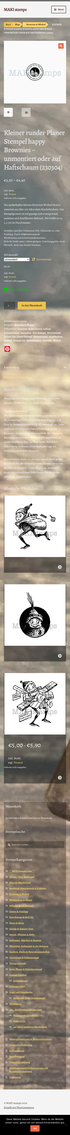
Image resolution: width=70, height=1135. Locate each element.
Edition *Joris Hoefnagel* (22, 877)
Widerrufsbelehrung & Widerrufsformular (30, 1039)
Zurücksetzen (43, 259)
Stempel (8, 340)
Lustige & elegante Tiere (21, 928)
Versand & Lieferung (19, 1062)
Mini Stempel (39, 332)
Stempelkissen (20, 980)
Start (8, 24)
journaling (26, 332)
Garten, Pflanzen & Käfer (22, 934)
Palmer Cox (10, 336)
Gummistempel (11, 332)
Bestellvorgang (16, 1056)
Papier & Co (19, 1021)
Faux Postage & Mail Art (21, 917)
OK (35, 1128)
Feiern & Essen (16, 923)
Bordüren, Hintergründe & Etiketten (27, 888)
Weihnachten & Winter (20, 900)
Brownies (22, 328)
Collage (47, 328)
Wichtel (57, 340)
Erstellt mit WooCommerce (19, 1107)
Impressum (15, 1077)
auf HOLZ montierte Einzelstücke (30, 1027)
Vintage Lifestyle (17, 963)
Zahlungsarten (16, 1050)
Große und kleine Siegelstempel (29, 998)
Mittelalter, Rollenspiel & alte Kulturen (28, 946)
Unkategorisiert (17, 986)
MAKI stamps (15, 9)
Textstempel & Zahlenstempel (24, 957)
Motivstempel (54, 332)
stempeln (47, 340)
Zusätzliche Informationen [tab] (19, 377)
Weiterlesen (60, 567)
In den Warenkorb (32, 305)
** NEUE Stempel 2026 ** (21, 871)
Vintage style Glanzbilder (25, 1015)
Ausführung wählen (60, 778)
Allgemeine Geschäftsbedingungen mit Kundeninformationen (28, 1069)
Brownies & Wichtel (35, 24)
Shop (17, 24)
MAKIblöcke (15, 1003)
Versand (12, 194)
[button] (61, 46)
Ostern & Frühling (18, 911)
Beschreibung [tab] (11, 367)
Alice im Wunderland (20, 882)
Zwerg (7, 344)
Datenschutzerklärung (20, 1045)
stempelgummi (33, 340)
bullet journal (35, 328)
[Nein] (65, 1125)
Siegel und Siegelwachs (21, 992)
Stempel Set (19, 340)
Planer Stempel (24, 336)
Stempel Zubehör (18, 975)
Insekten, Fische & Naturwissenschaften (29, 951)
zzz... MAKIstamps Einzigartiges (25, 1009)
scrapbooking (55, 336)
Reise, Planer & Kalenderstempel (25, 969)
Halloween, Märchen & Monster (25, 940)
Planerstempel (40, 336)
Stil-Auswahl (11, 255)
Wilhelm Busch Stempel (21, 905)
